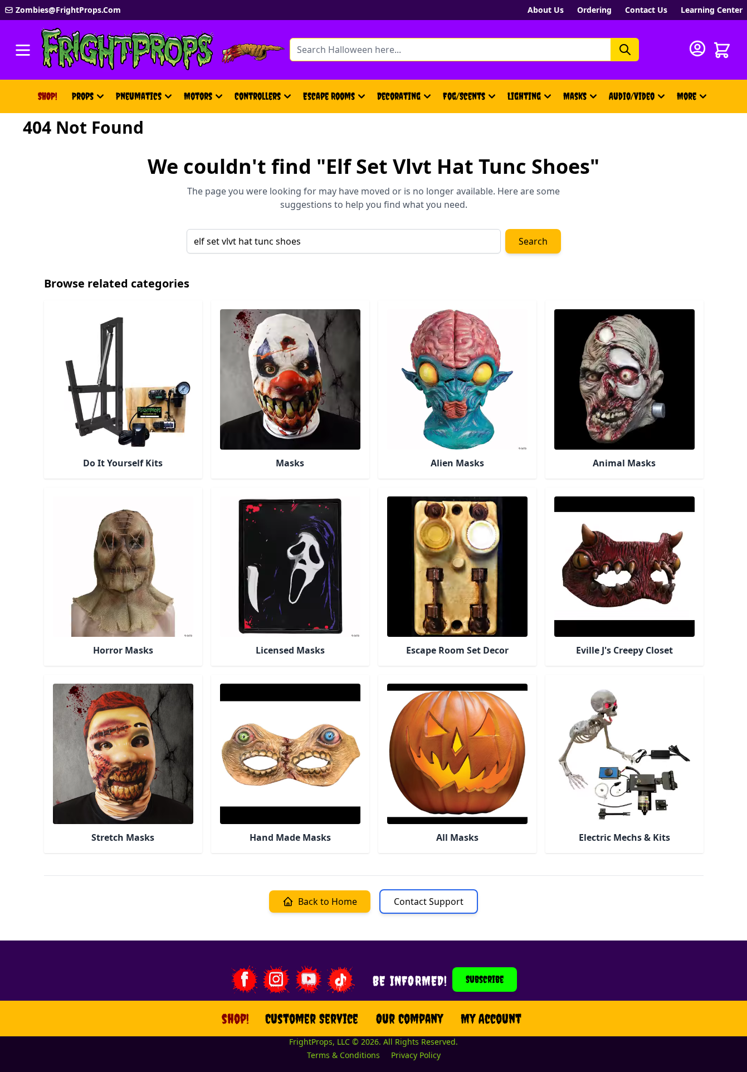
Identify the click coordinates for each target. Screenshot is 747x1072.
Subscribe (485, 979)
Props (83, 96)
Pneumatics (139, 96)
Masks (575, 96)
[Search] (625, 49)
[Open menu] (22, 50)
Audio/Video (632, 96)
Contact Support (428, 901)
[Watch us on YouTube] (309, 979)
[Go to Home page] (127, 50)
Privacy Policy (416, 1055)
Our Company (409, 1018)
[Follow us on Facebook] (244, 979)
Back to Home (327, 901)
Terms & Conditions (343, 1055)
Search (533, 241)
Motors (198, 96)
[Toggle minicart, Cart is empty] (722, 50)
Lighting (524, 96)
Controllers (258, 96)
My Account (491, 1018)
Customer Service (311, 1018)
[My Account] (697, 48)
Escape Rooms (329, 96)
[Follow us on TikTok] (341, 979)
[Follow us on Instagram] (276, 979)
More (693, 100)
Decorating (399, 96)
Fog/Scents (464, 96)
